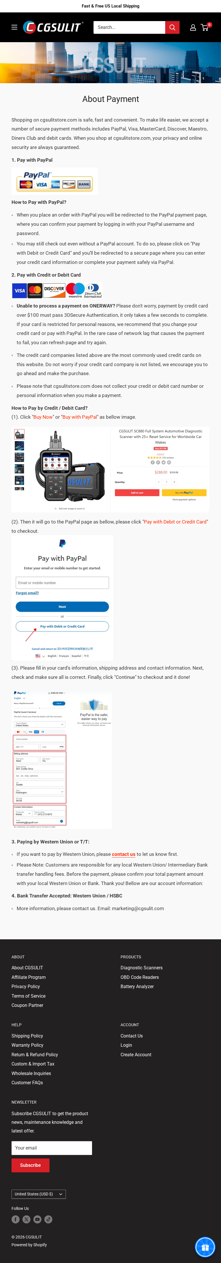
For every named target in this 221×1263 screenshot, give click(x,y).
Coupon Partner (27, 1005)
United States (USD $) (34, 1194)
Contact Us (132, 1036)
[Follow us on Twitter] (26, 1219)
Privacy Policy (26, 986)
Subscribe (30, 1165)
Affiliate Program (29, 977)
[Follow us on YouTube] (37, 1219)
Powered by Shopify (29, 1244)
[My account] (193, 27)
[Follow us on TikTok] (48, 1219)
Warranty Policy (27, 1045)
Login (126, 1045)
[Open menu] (14, 27)
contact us (124, 854)
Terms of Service (28, 996)
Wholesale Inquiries (31, 1073)
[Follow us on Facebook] (16, 1219)
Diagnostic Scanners (142, 967)
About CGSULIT (27, 967)
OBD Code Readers (140, 977)
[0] (204, 27)
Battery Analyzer (137, 986)
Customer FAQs (27, 1082)
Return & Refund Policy (35, 1054)
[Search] (172, 27)
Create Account (136, 1054)
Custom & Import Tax (33, 1064)
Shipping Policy (27, 1036)
